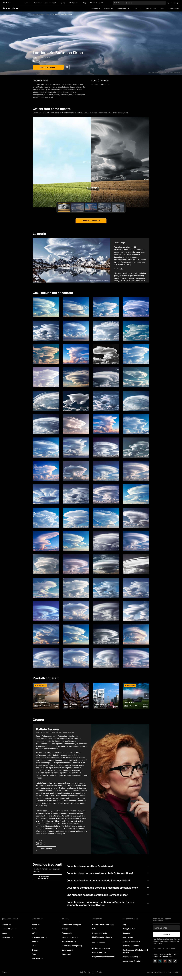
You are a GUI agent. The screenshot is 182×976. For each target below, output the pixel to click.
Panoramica (96, 9)
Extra (137, 8)
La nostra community (131, 941)
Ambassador (67, 933)
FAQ (94, 929)
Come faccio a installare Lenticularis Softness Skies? (107, 880)
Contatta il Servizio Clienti (103, 925)
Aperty (62, 3)
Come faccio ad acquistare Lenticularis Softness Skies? (107, 873)
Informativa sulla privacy (72, 946)
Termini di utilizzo (69, 941)
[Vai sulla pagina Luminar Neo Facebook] (81, 972)
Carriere (65, 929)
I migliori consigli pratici (133, 961)
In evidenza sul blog (131, 957)
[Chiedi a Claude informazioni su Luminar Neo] (165, 961)
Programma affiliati (70, 937)
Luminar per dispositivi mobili (45, 3)
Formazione (123, 8)
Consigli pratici (128, 929)
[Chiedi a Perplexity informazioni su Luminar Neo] (160, 961)
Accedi (175, 3)
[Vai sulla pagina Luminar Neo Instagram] (85, 972)
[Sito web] (45, 843)
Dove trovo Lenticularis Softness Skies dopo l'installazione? (107, 887)
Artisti (162, 9)
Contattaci (66, 954)
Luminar (27, 3)
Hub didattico (174, 9)
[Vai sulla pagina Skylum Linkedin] (89, 972)
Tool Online (7, 937)
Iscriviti (166, 934)
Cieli (47, 14)
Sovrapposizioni (40, 937)
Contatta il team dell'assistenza (43, 877)
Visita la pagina (46, 849)
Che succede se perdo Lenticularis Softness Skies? (107, 895)
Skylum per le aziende (101, 948)
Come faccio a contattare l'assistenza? (107, 866)
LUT (35, 933)
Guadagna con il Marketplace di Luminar (135, 951)
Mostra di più (96, 2)
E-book (35, 950)
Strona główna (38, 14)
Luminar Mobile (9, 929)
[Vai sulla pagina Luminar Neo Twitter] (97, 972)
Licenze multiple (99, 952)
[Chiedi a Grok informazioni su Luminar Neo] (170, 961)
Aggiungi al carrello (48, 67)
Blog (84, 3)
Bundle (36, 929)
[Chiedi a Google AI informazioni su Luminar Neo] (175, 961)
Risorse (108, 8)
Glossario (126, 933)
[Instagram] (41, 843)
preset (36, 924)
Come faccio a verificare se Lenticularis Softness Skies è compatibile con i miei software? (107, 903)
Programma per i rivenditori (103, 957)
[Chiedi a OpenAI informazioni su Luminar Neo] (155, 961)
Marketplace (73, 3)
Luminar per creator (130, 946)
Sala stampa (127, 937)
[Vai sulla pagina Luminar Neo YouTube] (93, 972)
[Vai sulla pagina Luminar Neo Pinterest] (100, 972)
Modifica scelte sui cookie (102, 937)
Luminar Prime (150, 9)
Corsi (34, 954)
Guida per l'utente (99, 933)
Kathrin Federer (44, 57)
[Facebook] (37, 843)
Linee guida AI (67, 950)
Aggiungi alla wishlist (45, 693)
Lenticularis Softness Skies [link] (62, 14)
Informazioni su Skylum (71, 925)
